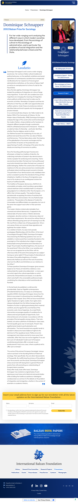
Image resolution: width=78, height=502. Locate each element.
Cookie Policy (43, 490)
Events (24, 472)
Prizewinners (34, 10)
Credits (39, 493)
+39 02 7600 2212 (10, 487)
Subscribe (61, 411)
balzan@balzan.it (10, 485)
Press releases (32, 472)
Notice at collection (29, 500)
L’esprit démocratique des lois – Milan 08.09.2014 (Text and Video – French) (63, 102)
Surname (31, 403)
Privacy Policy (35, 490)
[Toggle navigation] (72, 2)
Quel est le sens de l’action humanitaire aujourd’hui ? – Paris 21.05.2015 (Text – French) (63, 114)
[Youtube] (46, 485)
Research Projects (46, 469)
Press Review (44, 472)
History (17, 469)
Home (27, 10)
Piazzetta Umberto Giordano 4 (14, 483)
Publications (15, 472)
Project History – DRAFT (63, 124)
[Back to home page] (3, 3)
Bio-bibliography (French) (63, 69)
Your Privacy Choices (44, 500)
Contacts (53, 472)
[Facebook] (32, 485)
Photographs (62, 472)
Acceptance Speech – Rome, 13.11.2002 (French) (63, 76)
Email (52, 403)
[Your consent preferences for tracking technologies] (75, 499)
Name (7, 403)
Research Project (63, 93)
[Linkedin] (36, 485)
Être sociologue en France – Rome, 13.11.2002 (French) (63, 85)
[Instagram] (41, 485)
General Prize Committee (30, 469)
